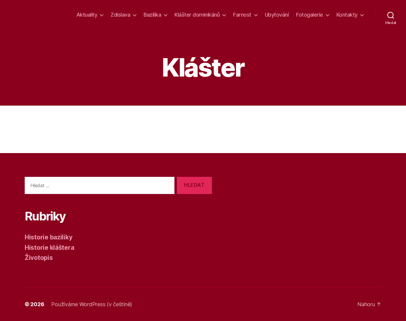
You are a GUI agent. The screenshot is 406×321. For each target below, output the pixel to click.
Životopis (39, 257)
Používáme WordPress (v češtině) (91, 304)
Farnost (242, 15)
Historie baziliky (48, 237)
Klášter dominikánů (197, 15)
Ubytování (277, 15)
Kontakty (347, 15)
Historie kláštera (49, 247)
